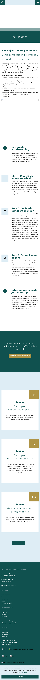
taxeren (4, 597)
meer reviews (18, 542)
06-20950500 (8, 581)
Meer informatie (22, 672)
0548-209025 (8, 579)
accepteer (20, 676)
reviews (4, 616)
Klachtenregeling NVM (8, 640)
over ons (4, 612)
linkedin (4, 636)
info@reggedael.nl (9, 585)
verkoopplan (5, 595)
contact (3, 614)
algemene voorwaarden (9, 623)
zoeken (3, 601)
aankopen (4, 599)
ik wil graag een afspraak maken (19, 355)
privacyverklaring (7, 621)
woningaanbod (6, 603)
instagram (4, 632)
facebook (4, 634)
